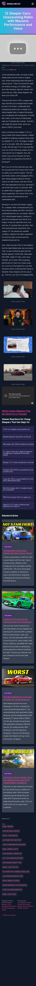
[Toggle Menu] (32, 3)
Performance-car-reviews (15, 885)
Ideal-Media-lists (10, 849)
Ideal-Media (8, 826)
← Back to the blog (8, 915)
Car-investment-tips (12, 863)
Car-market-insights (12, 854)
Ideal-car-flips (9, 894)
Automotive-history (12, 840)
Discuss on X (6, 818)
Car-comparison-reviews (14, 845)
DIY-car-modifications (13, 858)
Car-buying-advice (11, 831)
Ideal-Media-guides (11, 881)
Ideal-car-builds (10, 836)
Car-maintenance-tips (13, 876)
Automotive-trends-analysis (16, 872)
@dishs (13, 69)
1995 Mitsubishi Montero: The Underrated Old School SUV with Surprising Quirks (9, 906)
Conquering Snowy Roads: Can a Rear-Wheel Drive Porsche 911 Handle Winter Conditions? (17, 780)
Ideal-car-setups (10, 867)
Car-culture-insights (12, 890)
